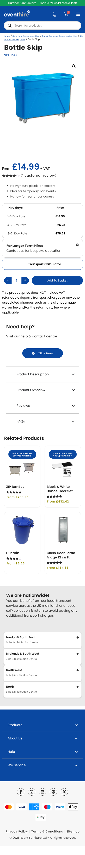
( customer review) (39, 175)
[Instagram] (31, 792)
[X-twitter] (64, 792)
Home (7, 36)
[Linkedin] (42, 792)
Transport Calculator (44, 264)
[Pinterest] (53, 792)
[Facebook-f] (20, 792)
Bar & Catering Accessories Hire (59, 36)
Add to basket (57, 280)
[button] (74, 66)
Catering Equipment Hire (26, 36)
